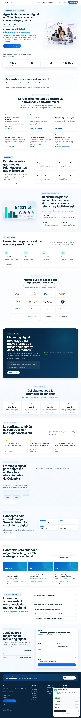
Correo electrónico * (61, 637)
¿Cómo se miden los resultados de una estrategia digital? (48, 613)
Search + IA (42, 82)
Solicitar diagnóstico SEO (9, 700)
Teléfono (39, 643)
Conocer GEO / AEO (13, 372)
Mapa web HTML (50, 691)
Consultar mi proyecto (10, 502)
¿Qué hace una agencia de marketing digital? (45, 595)
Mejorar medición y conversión (62, 146)
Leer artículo (8, 583)
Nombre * (39, 637)
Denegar (72, 710)
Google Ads (33, 699)
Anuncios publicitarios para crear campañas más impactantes (13, 575)
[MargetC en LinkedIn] (11, 709)
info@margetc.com (6, 697)
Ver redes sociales (9, 146)
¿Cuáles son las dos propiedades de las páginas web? (38, 575)
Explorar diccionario (10, 536)
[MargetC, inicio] (8, 2)
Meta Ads (33, 701)
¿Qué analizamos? (62, 2)
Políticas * (40, 659)
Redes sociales (34, 697)
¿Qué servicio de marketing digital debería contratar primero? (49, 600)
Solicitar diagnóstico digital (12, 46)
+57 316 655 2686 (6, 695)
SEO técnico (33, 695)
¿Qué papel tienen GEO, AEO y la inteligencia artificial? (47, 609)
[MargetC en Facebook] (4, 709)
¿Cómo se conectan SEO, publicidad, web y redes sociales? (48, 604)
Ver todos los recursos (63, 557)
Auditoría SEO (34, 691)
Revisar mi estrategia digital (12, 183)
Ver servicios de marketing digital (13, 50)
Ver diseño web (59, 128)
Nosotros (45, 2)
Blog (56, 2)
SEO (32, 687)
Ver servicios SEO (9, 128)
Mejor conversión (32, 82)
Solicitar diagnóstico (69, 677)
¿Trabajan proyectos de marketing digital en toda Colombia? (49, 618)
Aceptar (60, 710)
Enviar (56, 664)
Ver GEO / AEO (33, 146)
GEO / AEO (33, 693)
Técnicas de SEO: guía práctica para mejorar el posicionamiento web (64, 575)
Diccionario (50, 2)
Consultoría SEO (34, 689)
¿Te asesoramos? (73, 2)
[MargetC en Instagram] (8, 709)
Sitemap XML (49, 693)
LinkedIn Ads (33, 703)
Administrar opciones (66, 713)
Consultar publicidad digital (36, 128)
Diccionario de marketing (51, 687)
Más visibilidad (9, 82)
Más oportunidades (20, 82)
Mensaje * (40, 649)
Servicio (58, 643)
